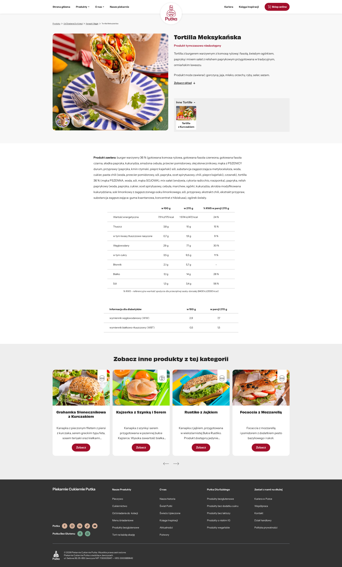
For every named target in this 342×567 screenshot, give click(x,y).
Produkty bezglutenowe (125, 527)
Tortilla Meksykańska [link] (110, 23)
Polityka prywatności (265, 527)
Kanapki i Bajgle (92, 23)
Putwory (164, 534)
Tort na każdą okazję (123, 534)
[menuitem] (82, 7)
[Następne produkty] (176, 463)
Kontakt (258, 513)
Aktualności (166, 527)
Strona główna (61, 6)
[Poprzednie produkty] (166, 463)
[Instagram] (72, 526)
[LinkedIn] (79, 526)
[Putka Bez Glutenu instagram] (87, 534)
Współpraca (261, 506)
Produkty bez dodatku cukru (222, 506)
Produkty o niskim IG (218, 520)
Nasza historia (167, 498)
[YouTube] (94, 526)
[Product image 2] (78, 120)
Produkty (56, 23)
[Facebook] (64, 526)
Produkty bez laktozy (218, 513)
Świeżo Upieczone (170, 513)
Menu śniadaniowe (122, 520)
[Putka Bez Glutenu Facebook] (80, 534)
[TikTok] (87, 526)
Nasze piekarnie (119, 6)
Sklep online (279, 6)
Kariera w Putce (263, 498)
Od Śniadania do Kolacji (73, 23)
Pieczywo (117, 498)
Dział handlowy (262, 520)
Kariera (228, 6)
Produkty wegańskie (218, 527)
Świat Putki (166, 506)
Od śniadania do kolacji (125, 513)
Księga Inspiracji (249, 6)
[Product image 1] (62, 120)
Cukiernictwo (119, 506)
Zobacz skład (183, 83)
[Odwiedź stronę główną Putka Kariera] (171, 13)
